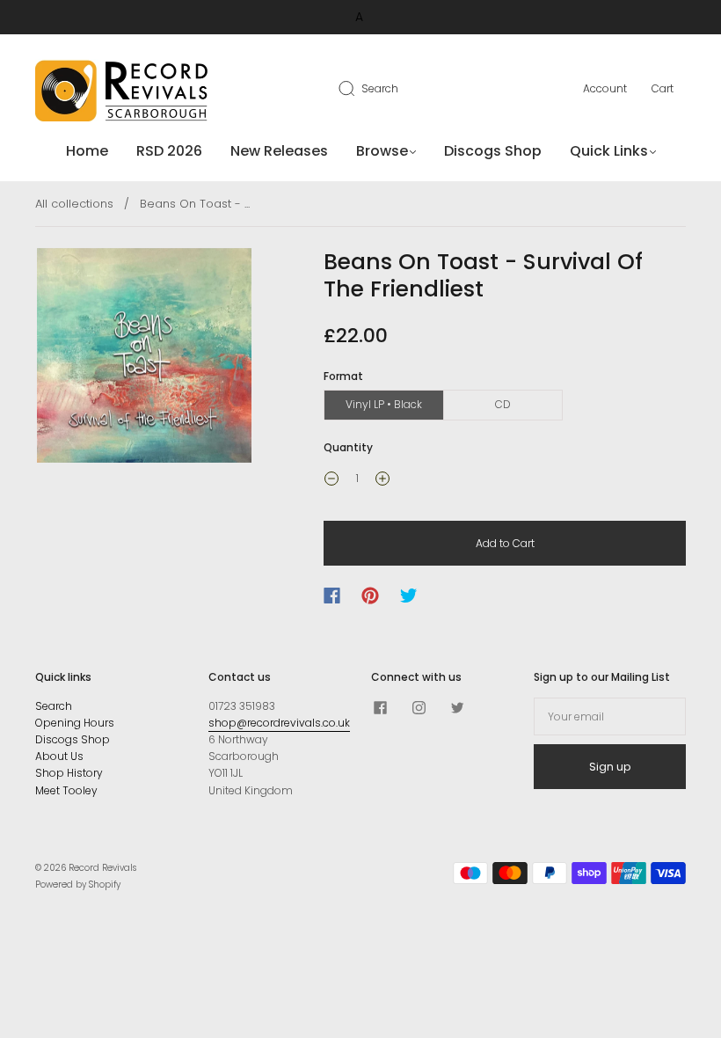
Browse (382, 151)
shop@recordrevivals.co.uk (279, 722)
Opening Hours (74, 722)
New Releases (279, 151)
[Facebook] (332, 595)
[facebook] (379, 708)
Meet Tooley (66, 790)
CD (503, 404)
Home (87, 151)
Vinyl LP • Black (384, 404)
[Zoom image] (144, 359)
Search (379, 88)
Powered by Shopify (77, 884)
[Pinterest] (370, 595)
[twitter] (457, 708)
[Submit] (358, 88)
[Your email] (610, 716)
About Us (59, 756)
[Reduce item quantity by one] (331, 480)
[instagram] (418, 708)
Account (605, 88)
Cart (663, 88)
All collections (74, 203)
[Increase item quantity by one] (382, 480)
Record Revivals (102, 867)
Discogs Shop (493, 151)
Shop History (69, 772)
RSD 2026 (169, 151)
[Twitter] (409, 595)
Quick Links (609, 151)
